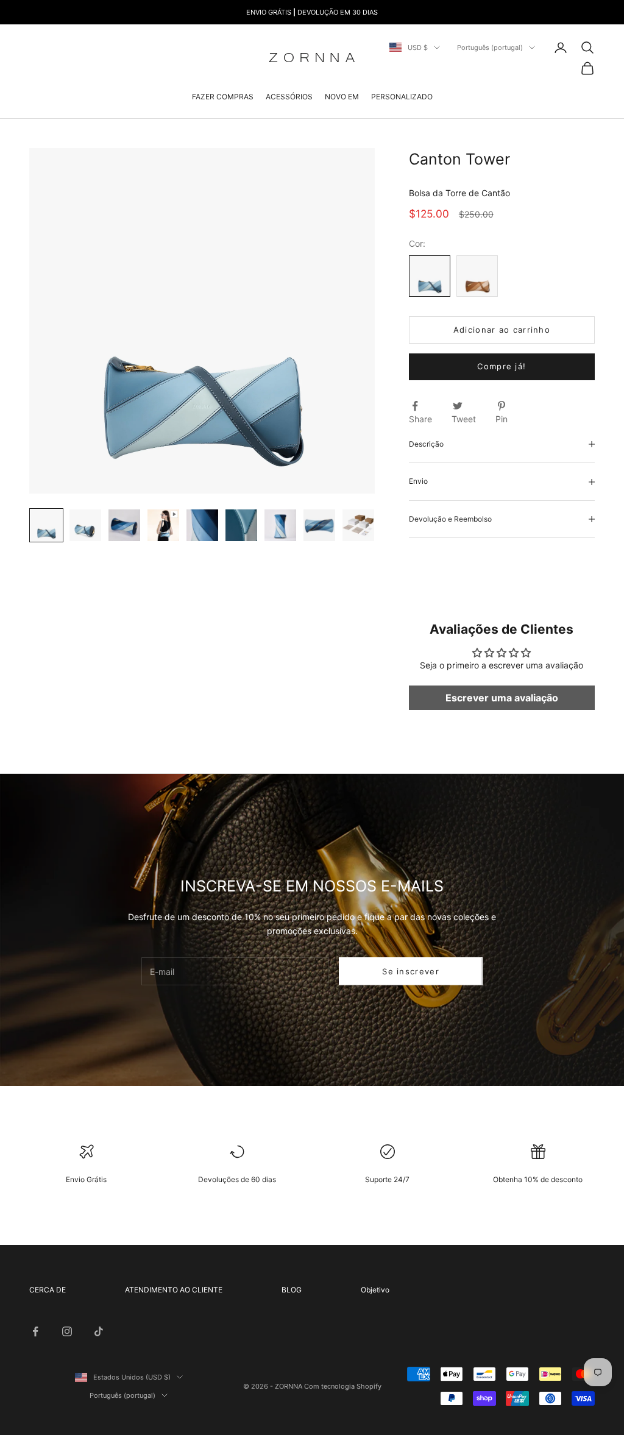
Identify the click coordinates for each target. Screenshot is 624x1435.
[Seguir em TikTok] (99, 1331)
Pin (501, 419)
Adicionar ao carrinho (501, 330)
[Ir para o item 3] (124, 525)
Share (420, 419)
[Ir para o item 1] (46, 525)
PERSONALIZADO (402, 96)
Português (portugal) (490, 47)
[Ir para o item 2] (85, 525)
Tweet (464, 419)
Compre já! (501, 366)
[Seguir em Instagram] (67, 1331)
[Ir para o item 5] (202, 525)
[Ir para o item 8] (319, 525)
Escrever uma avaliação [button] (501, 698)
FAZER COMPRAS (223, 96)
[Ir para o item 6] (241, 525)
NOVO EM (342, 96)
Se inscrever (410, 971)
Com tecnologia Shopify (342, 1386)
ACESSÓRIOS (289, 96)
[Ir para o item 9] (358, 525)
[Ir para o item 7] (280, 525)
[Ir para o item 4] (163, 525)
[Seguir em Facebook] (35, 1331)
